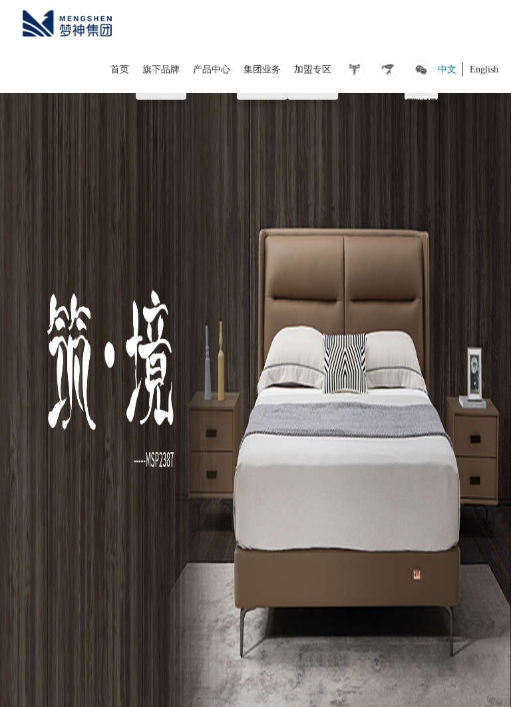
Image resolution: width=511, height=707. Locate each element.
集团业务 (262, 69)
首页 (119, 69)
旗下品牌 (161, 69)
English (484, 69)
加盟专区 (312, 69)
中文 (447, 69)
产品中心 (211, 69)
